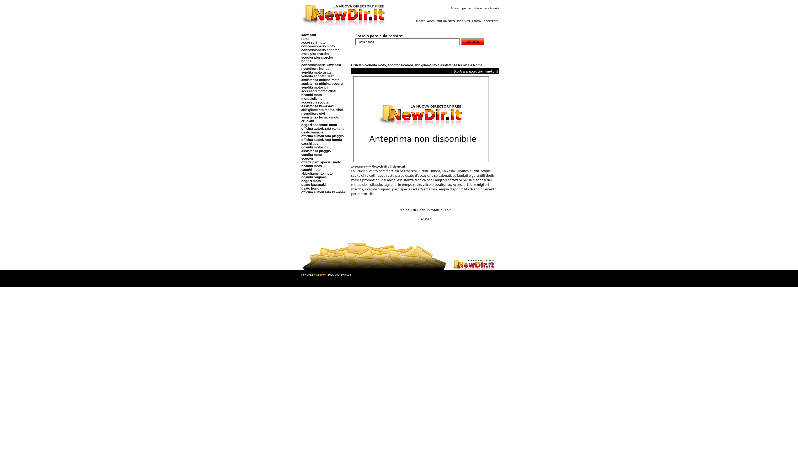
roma (305, 39)
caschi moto (311, 169)
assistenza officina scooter (322, 83)
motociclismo (312, 98)
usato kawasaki (313, 184)
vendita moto (311, 155)
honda (306, 61)
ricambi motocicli (314, 147)
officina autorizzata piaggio (322, 136)
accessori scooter (315, 102)
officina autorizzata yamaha (322, 128)
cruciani (307, 121)
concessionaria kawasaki (321, 65)
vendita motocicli (314, 87)
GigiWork (320, 274)
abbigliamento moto (317, 173)
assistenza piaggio (316, 151)
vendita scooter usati (317, 76)
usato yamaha (312, 132)
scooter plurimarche (317, 57)
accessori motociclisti (318, 91)
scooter (307, 158)
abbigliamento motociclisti (322, 110)
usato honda (311, 188)
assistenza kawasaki (317, 106)
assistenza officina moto (320, 80)
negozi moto (311, 181)
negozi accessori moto (319, 125)
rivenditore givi (313, 113)
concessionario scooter (320, 50)
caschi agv (309, 143)
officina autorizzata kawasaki (323, 192)
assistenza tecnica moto (320, 117)
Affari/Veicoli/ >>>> (378, 166)
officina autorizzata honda (321, 140)
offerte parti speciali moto (321, 162)
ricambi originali (313, 177)
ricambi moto (311, 95)
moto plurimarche (315, 54)
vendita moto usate (316, 72)
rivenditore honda (315, 68)
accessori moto (313, 42)
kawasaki (308, 35)
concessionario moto (318, 46)
